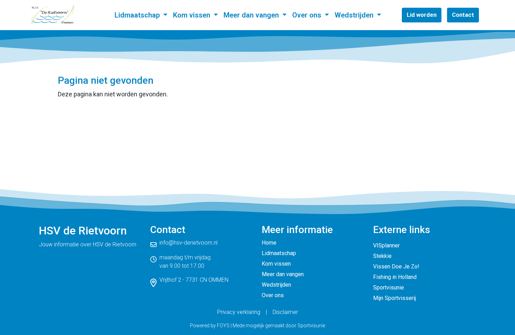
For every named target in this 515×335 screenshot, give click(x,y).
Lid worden (422, 14)
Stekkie (382, 256)
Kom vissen (192, 15)
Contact (463, 14)
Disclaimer (285, 312)
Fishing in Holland (395, 277)
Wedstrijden (355, 15)
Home (269, 242)
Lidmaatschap (138, 15)
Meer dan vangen (252, 15)
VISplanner (386, 245)
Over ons (307, 15)
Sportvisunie (388, 287)
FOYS (223, 325)
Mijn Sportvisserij (394, 298)
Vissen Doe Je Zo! (396, 266)
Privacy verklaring (238, 312)
